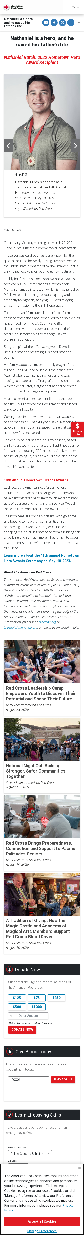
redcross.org (47, 622)
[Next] (75, 145)
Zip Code (12, 1161)
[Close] (79, 1168)
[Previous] (8, 145)
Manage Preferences (42, 1231)
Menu (75, 7)
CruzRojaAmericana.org (20, 627)
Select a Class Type (17, 1148)
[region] (42, 1199)
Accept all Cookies (42, 1221)
